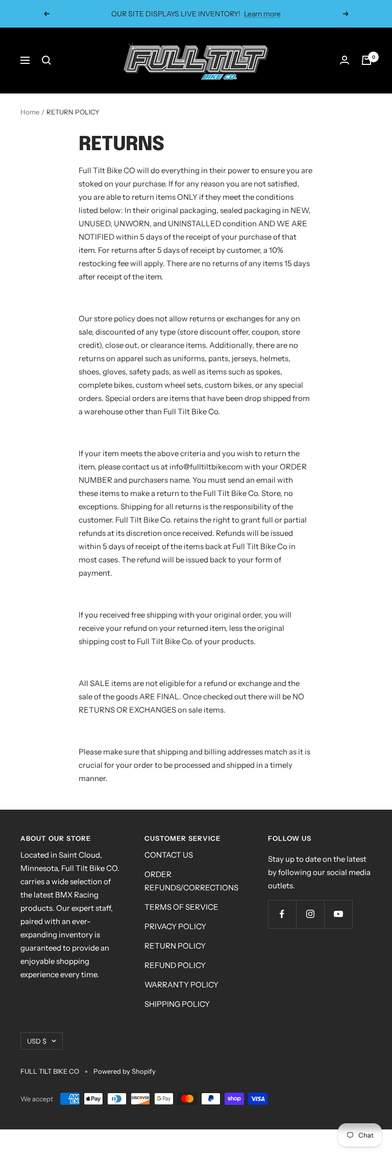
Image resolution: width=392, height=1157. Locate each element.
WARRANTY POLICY (181, 984)
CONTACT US (168, 855)
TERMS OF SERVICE (181, 907)
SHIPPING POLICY (177, 1004)
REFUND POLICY (175, 965)
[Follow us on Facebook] (282, 914)
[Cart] (366, 60)
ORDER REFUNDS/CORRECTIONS (191, 880)
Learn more (262, 13)
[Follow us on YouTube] (338, 914)
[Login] (344, 60)
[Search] (46, 60)
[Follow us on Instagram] (310, 914)
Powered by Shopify (124, 1071)
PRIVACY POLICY (175, 926)
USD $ (36, 1041)
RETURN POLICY (175, 946)
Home (29, 112)
